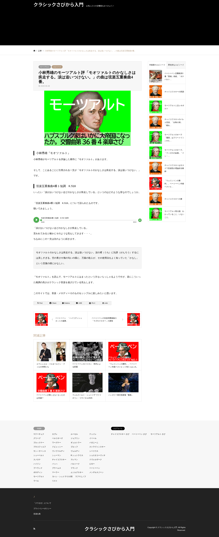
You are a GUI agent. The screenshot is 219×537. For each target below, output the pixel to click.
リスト (54, 481)
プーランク (37, 468)
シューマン (56, 455)
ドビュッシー (57, 447)
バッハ (54, 464)
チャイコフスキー (59, 459)
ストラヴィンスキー (97, 447)
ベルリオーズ (57, 438)
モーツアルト (44, 67)
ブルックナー (38, 443)
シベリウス (93, 451)
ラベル (36, 481)
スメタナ (37, 459)
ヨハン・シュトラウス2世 (62, 476)
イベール (92, 438)
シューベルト (38, 455)
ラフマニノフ (80, 476)
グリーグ (37, 438)
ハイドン (37, 464)
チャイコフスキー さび (120, 434)
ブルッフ (74, 447)
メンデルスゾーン (96, 472)
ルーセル (74, 434)
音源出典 (37, 514)
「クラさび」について (42, 503)
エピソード (57, 67)
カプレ (54, 434)
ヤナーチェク (38, 434)
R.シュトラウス (77, 455)
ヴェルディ (75, 451)
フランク (74, 468)
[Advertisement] (109, 27)
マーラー (55, 472)
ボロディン (37, 472)
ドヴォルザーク (95, 459)
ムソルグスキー (77, 472)
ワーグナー (56, 443)
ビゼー (92, 464)
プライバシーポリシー (42, 508)
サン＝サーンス (39, 451)
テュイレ (92, 434)
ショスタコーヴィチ (97, 455)
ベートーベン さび (139, 434)
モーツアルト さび (158, 434)
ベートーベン (94, 468)
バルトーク (75, 464)
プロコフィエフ (39, 447)
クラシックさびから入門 (110, 528)
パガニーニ (93, 443)
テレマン (74, 459)
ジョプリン (75, 438)
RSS (34, 529)
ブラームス (56, 468)
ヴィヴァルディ (58, 451)
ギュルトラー (76, 443)
